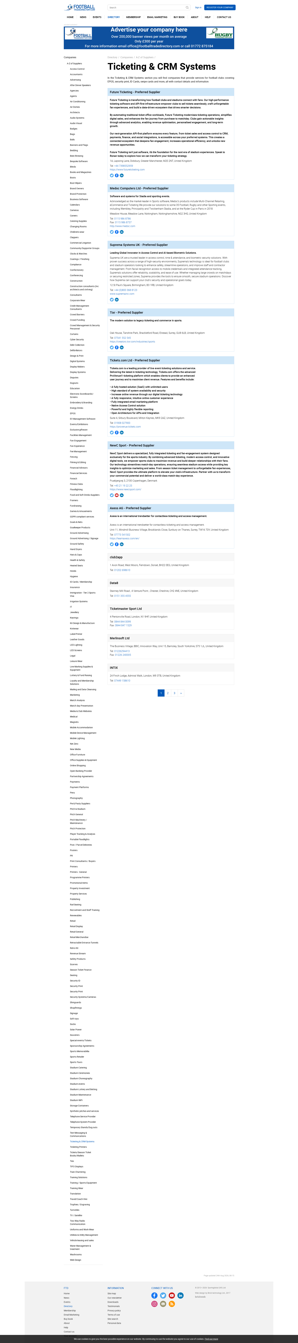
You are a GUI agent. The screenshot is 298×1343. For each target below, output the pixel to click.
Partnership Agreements (81, 776)
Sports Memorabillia (79, 1051)
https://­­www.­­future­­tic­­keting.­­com (127, 169)
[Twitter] (111, 175)
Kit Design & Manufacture (82, 623)
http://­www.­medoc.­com (122, 226)
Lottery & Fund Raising (81, 675)
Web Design (75, 1259)
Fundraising (75, 505)
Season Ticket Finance (80, 969)
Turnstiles (74, 1209)
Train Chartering (78, 1171)
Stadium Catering (78, 1067)
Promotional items (79, 882)
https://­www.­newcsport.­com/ (125, 489)
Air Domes (75, 106)
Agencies (74, 90)
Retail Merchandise (79, 937)
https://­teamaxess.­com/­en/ (124, 538)
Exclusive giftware (78, 429)
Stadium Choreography (81, 1078)
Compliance (75, 264)
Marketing (75, 694)
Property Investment (80, 888)
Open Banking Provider (81, 770)
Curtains (74, 334)
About (67, 1323)
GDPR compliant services (82, 516)
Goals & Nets (76, 522)
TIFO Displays (76, 1166)
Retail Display (76, 926)
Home (67, 1293)
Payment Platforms (79, 787)
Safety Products (78, 958)
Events (67, 1301)
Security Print (76, 986)
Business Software (79, 199)
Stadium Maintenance (80, 1094)
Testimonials (114, 1306)
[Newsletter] (163, 1304)
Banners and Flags (79, 144)
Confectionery (77, 269)
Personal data (114, 1323)
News (66, 1297)
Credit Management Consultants (79, 307)
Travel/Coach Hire (78, 1199)
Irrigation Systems (79, 601)
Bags (72, 134)
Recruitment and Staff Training (84, 909)
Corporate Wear (77, 300)
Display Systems (78, 372)
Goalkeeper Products (80, 527)
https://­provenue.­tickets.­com (125, 426)
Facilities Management (81, 435)
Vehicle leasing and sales (82, 1240)
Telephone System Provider (83, 1121)
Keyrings (74, 617)
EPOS (72, 413)
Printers (74, 866)
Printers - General (78, 871)
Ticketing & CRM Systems (82, 1141)
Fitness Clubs (76, 483)
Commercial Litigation (80, 242)
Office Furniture (77, 754)
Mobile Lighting (77, 738)
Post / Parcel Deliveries (81, 844)
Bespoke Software (79, 161)
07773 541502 (122, 534)
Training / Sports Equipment (83, 1182)
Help (66, 1327)
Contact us (69, 1331)
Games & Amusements (81, 511)
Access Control (77, 68)
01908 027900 (122, 423)
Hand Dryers (76, 549)
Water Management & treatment (80, 1247)
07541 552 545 (122, 338)
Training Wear (76, 1188)
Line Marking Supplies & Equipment (81, 668)
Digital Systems (77, 361)
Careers (73, 215)
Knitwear (74, 628)
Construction (76, 280)
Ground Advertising (79, 532)
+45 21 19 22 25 (123, 485)
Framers (74, 500)
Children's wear (77, 231)
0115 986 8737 (123, 222)
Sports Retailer (77, 1056)
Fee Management (78, 451)
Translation (75, 1193)
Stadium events (77, 1083)
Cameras (74, 210)
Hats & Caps (76, 554)
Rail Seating (75, 904)
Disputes (74, 377)
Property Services (78, 893)
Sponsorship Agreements (82, 1045)
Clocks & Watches (78, 253)
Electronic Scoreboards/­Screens (82, 395)
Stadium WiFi (76, 1100)
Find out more (211, 1338)
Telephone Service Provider (83, 1116)
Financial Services (78, 473)
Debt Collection (77, 344)
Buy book (68, 1318)
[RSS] (171, 1304)
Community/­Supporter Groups (84, 248)
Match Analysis (77, 700)
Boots (73, 177)
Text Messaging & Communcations (78, 1134)
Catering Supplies (78, 221)
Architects (75, 112)
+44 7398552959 (123, 166)
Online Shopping (78, 765)
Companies (70, 57)
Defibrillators (76, 350)
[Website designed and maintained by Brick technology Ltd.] (200, 1297)
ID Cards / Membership (81, 581)
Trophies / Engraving (80, 1204)
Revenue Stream (78, 953)
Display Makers (77, 366)
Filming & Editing (78, 462)
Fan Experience (77, 445)
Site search (113, 1318)
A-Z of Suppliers (74, 63)
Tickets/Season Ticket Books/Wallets (80, 1154)
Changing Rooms (78, 226)
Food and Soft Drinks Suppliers (84, 494)
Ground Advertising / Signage (84, 538)
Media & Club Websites (81, 711)
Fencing (74, 456)
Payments (75, 781)
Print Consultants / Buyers (82, 861)
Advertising (75, 79)
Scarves (74, 964)
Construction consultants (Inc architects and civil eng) (84, 288)
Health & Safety (77, 560)
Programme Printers (80, 877)
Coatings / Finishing (79, 259)
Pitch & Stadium (77, 808)
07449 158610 (122, 680)
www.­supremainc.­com (122, 293)
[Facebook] (116, 175)
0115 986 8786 (122, 218)
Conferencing (76, 275)
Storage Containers (79, 1105)
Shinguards (75, 1002)
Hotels (73, 570)
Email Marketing (71, 1314)
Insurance (75, 587)
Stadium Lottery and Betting (83, 1089)
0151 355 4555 (122, 596)
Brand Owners (77, 188)
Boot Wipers (76, 182)
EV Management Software (82, 418)
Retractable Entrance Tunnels (84, 942)
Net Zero (74, 743)
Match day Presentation (81, 705)
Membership (70, 1310)
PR (71, 855)
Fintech (73, 478)
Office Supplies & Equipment (83, 760)
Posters (73, 850)
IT (71, 606)
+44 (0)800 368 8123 (125, 290)
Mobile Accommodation (81, 727)
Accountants (76, 74)
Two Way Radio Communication (77, 1222)
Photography (76, 798)
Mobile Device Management (83, 732)
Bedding (74, 150)
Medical (73, 716)
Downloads (113, 1301)
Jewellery (74, 612)
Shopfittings (76, 1007)
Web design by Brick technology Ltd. (210, 1293)
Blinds (73, 166)
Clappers (74, 237)
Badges (73, 128)
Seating (73, 975)
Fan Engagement (78, 440)
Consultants (76, 294)
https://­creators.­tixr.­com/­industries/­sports (132, 341)
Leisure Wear (76, 661)
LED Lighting (76, 644)
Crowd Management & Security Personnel (85, 327)
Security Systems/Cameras (83, 996)
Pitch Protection (78, 828)
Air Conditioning (77, 101)
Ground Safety (77, 543)
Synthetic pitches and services (84, 1111)
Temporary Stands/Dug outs (83, 1127)
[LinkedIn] (121, 175)
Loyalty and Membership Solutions (82, 682)
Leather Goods (77, 639)
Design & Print (77, 355)
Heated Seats (76, 565)
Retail (72, 920)
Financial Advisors (79, 467)
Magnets (74, 721)
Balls (72, 139)
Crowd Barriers (77, 314)
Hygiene (74, 576)
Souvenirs (74, 1034)
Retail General (76, 931)
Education (75, 388)
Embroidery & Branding (81, 402)
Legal (72, 655)
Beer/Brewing (76, 155)
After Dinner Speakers (80, 85)
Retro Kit (74, 948)
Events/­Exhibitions (79, 424)
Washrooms (76, 1254)
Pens (72, 792)
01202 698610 (122, 570)
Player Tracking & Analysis (82, 833)
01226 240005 (123, 655)
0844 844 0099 (122, 621)
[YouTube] (116, 495)
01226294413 (122, 651)
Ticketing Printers (78, 1146)
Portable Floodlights (79, 839)
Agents (73, 96)
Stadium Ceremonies (80, 1072)
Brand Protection (78, 193)
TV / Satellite (76, 1215)
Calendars (75, 204)
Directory (112, 57)
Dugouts (74, 382)
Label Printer (76, 633)
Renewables (76, 915)
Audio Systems (77, 117)
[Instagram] (154, 1304)
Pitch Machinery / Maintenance (78, 821)
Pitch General (76, 814)
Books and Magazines (80, 172)
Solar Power (76, 1029)
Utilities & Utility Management (84, 1234)
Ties (72, 1161)
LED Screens (76, 650)
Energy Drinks (76, 407)
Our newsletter (115, 1297)
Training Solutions (78, 1177)
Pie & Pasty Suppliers (80, 803)
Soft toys (74, 1018)
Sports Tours (76, 1062)
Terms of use (114, 1314)
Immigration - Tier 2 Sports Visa (82, 594)
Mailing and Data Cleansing (83, 689)
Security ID (75, 980)
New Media (75, 749)
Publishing (75, 899)
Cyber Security (77, 339)
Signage (74, 1013)
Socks (73, 1024)
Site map (112, 1293)
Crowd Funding (77, 319)
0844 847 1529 (123, 625)
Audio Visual (76, 123)
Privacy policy (114, 1310)
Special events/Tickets (80, 1040)
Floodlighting (76, 489)
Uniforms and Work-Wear (82, 1229)
